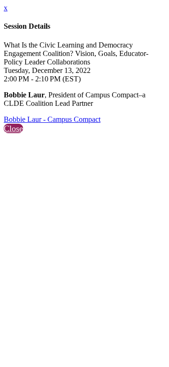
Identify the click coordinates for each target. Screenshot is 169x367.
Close (13, 128)
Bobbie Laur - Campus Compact (52, 119)
